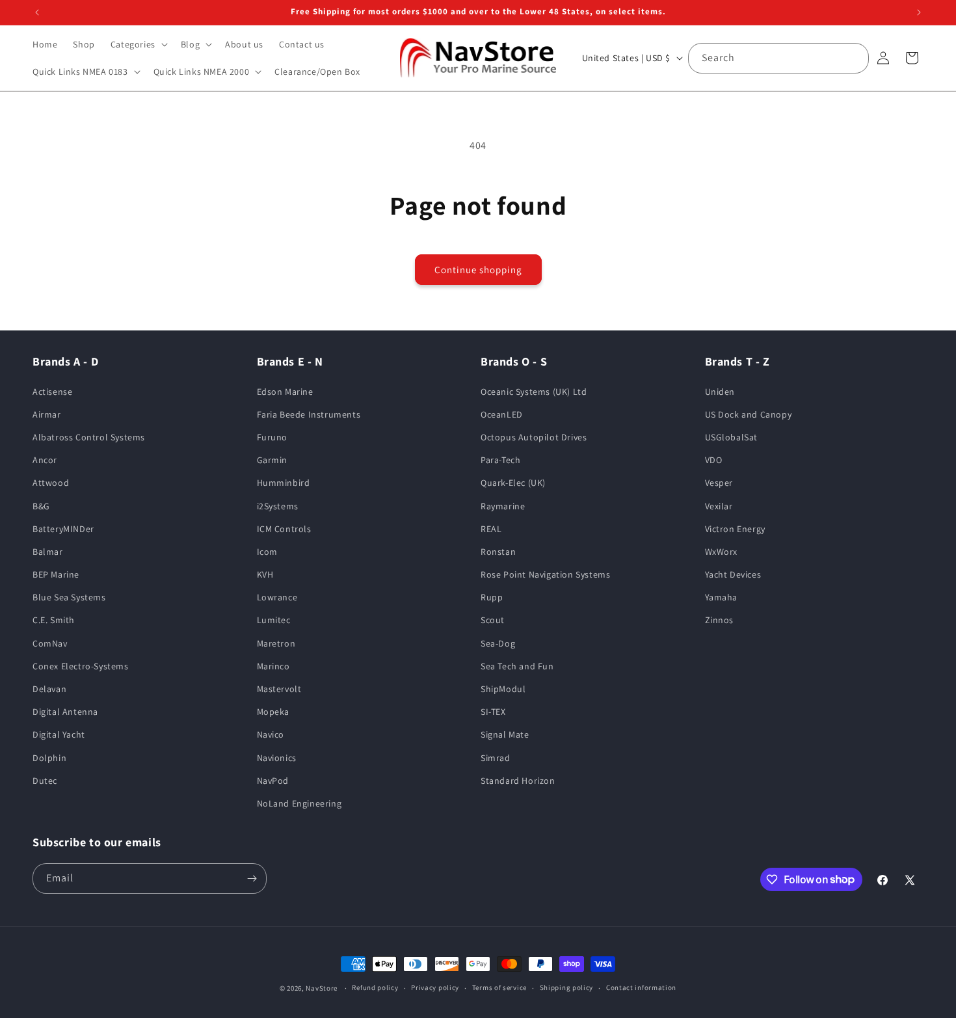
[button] (138, 44)
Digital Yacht (59, 734)
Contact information (641, 987)
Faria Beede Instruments (309, 414)
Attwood (51, 483)
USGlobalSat (731, 437)
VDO (714, 460)
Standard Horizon (518, 780)
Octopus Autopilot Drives (534, 437)
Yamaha (721, 597)
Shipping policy (567, 987)
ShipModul (503, 689)
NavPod (273, 780)
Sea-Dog (498, 643)
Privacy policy (435, 987)
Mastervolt (279, 689)
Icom (267, 551)
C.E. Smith (54, 620)
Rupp (492, 597)
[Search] (854, 58)
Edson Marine (285, 391)
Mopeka (273, 711)
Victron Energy (735, 529)
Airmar (47, 414)
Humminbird (283, 483)
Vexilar (719, 506)
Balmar (48, 551)
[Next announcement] (919, 12)
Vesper (719, 483)
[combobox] (778, 58)
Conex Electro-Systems (81, 666)
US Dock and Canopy (748, 414)
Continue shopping (478, 269)
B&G (41, 506)
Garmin (272, 460)
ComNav (50, 643)
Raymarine (503, 506)
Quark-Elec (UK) (513, 483)
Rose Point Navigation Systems (545, 574)
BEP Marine (56, 574)
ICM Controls (284, 529)
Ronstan (498, 551)
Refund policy (375, 987)
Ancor (45, 460)
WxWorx (721, 551)
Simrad (496, 758)
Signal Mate (505, 734)
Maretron (276, 643)
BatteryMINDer (63, 529)
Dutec (45, 780)
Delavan (49, 689)
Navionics (277, 758)
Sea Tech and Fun (517, 666)
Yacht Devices (733, 574)
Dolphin (49, 758)
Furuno (272, 437)
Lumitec (274, 620)
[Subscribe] (251, 878)
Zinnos (719, 620)
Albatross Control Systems (89, 437)
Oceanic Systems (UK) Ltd (534, 391)
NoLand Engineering (299, 803)
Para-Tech (500, 460)
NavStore (322, 988)
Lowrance (277, 597)
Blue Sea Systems (69, 597)
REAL (491, 529)
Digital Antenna (65, 711)
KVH (265, 574)
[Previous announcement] (37, 12)
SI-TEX (493, 711)
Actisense (52, 391)
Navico (271, 734)
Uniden (720, 391)
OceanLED (502, 414)
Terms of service (499, 987)
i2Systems (278, 506)
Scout (493, 620)
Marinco (273, 666)
